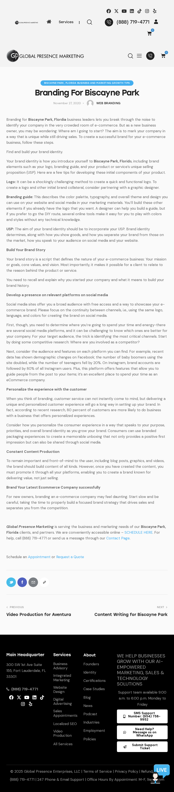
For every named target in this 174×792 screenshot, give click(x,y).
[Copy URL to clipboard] (44, 582)
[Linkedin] (131, 11)
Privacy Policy (126, 771)
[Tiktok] (139, 11)
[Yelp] (155, 11)
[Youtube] (124, 11)
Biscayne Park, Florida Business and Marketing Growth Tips (87, 83)
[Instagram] (147, 11)
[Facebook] (108, 11)
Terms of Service (97, 771)
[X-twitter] (116, 11)
